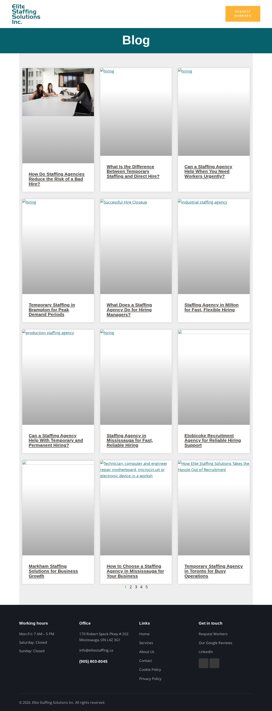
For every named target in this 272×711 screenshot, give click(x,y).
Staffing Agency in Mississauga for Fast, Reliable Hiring (130, 440)
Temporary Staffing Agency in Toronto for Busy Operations (213, 571)
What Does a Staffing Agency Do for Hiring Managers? (129, 310)
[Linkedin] (214, 663)
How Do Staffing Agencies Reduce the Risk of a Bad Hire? (57, 179)
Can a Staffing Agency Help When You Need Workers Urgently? (208, 171)
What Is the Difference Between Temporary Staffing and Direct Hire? (133, 171)
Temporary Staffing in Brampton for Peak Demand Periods (52, 310)
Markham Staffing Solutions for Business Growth (53, 571)
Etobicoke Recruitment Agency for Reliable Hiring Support (212, 440)
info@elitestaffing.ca (96, 650)
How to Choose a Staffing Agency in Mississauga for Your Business (135, 571)
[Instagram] (203, 663)
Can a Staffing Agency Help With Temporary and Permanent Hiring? (56, 440)
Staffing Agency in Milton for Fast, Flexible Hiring (211, 307)
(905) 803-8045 (93, 661)
